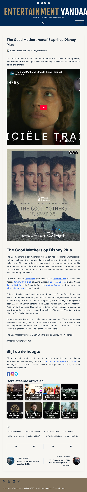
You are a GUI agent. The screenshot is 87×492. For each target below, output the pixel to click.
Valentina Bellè (59, 279)
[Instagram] (45, 3)
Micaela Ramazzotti (15, 288)
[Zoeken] (43, 23)
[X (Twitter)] (42, 3)
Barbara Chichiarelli (22, 282)
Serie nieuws (42, 51)
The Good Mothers (54, 436)
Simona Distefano (15, 285)
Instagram (62, 361)
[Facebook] (38, 3)
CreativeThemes (59, 488)
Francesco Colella (56, 282)
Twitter (73, 361)
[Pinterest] (49, 3)
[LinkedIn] (71, 446)
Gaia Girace (30, 279)
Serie (34, 51)
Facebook (50, 361)
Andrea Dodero (53, 285)
